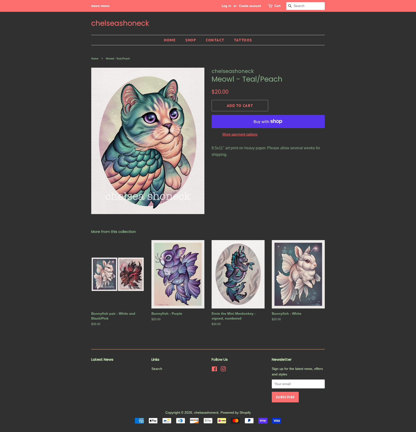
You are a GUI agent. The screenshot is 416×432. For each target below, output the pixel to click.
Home (170, 40)
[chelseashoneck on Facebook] (214, 370)
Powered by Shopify (236, 412)
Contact (215, 40)
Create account (250, 6)
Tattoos (243, 40)
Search (156, 369)
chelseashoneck (120, 23)
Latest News (102, 359)
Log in (226, 6)
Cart (277, 6)
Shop (190, 40)
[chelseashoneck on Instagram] (223, 370)
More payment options (240, 134)
